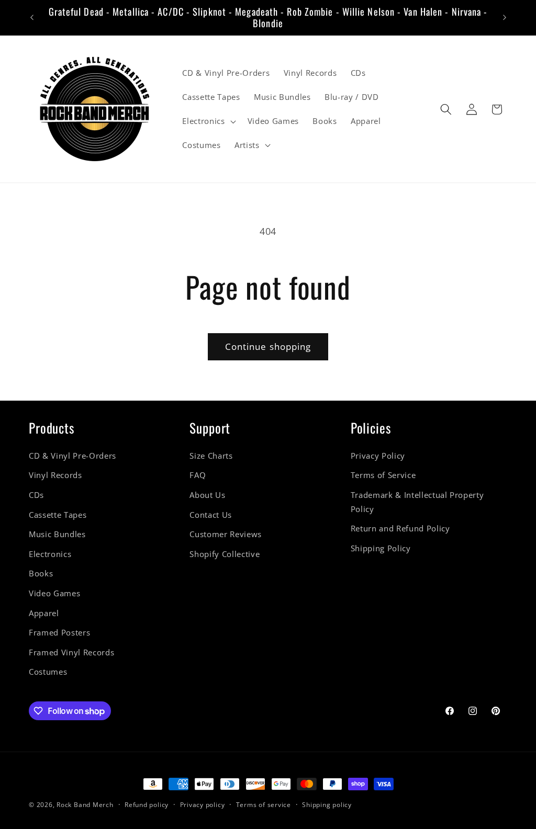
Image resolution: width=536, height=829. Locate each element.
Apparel (44, 613)
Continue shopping (268, 346)
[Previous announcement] (31, 18)
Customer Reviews (225, 534)
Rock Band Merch (85, 804)
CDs (36, 495)
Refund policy (147, 804)
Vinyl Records (55, 475)
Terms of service (263, 804)
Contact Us (210, 514)
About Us (207, 495)
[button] (207, 121)
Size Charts (210, 455)
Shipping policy (327, 804)
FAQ (197, 475)
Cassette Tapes (57, 514)
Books (41, 573)
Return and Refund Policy (400, 528)
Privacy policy (202, 804)
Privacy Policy (378, 455)
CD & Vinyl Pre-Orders (72, 455)
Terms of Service (383, 475)
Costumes (48, 671)
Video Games (54, 593)
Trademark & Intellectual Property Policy (417, 502)
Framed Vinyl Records (71, 652)
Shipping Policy (381, 548)
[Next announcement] (504, 18)
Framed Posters (59, 632)
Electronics (50, 554)
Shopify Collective (224, 554)
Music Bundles (57, 534)
